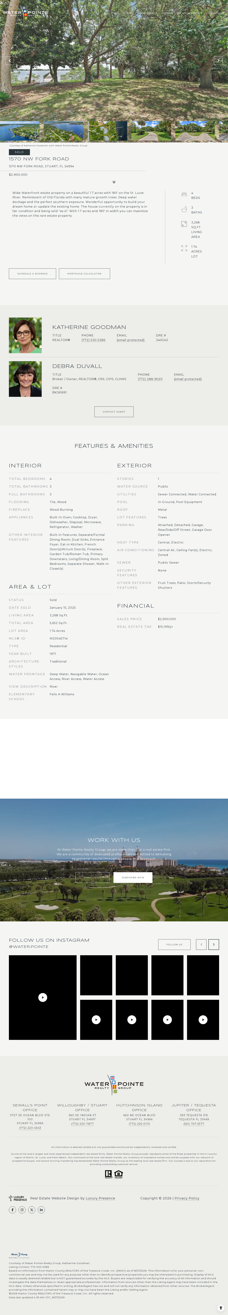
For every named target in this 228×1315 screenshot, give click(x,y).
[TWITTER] (31, 1209)
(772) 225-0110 (139, 1123)
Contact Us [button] (92, 877)
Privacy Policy (187, 1198)
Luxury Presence (100, 1198)
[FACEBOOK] (12, 1209)
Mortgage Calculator (84, 273)
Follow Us (174, 944)
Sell (117, 13)
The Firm (167, 13)
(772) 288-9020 (150, 379)
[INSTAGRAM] (22, 1209)
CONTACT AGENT (114, 411)
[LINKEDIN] (41, 1209)
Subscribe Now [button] (133, 877)
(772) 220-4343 (30, 1128)
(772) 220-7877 (82, 1123)
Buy (107, 13)
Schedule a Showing (32, 273)
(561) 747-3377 (193, 1123)
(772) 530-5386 (93, 340)
